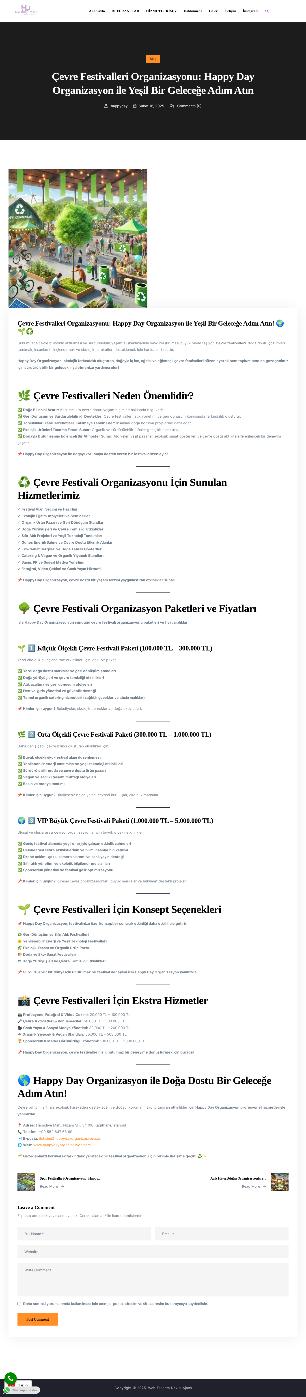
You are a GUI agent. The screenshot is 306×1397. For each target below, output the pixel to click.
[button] (267, 11)
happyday (119, 106)
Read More (49, 1186)
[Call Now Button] (10, 1378)
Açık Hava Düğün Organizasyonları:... (238, 1178)
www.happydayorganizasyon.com (62, 1145)
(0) (189, 106)
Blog (153, 58)
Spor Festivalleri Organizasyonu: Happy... (70, 1178)
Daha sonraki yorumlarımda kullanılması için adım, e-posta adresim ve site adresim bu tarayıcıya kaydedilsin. (115, 1303)
